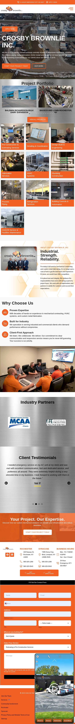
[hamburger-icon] (70, 8)
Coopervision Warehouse (56, 110)
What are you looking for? (13, 632)
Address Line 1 (8, 618)
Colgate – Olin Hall (19, 110)
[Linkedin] (12, 555)
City (5, 627)
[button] (22, 113)
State (40, 627)
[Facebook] (7, 555)
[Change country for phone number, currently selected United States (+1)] (6, 603)
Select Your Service (11, 643)
